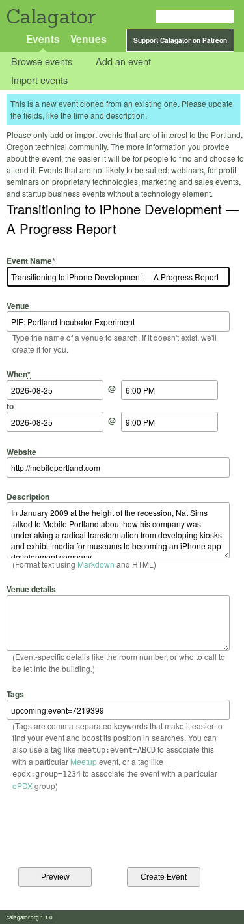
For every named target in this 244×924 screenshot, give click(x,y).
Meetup (83, 761)
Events (43, 38)
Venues (88, 38)
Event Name (31, 260)
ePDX (22, 785)
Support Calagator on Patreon (180, 40)
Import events (39, 80)
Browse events (41, 61)
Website (21, 451)
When (19, 374)
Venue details (31, 589)
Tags (15, 693)
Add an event (123, 61)
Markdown (96, 564)
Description (28, 496)
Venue (18, 305)
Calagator (50, 17)
